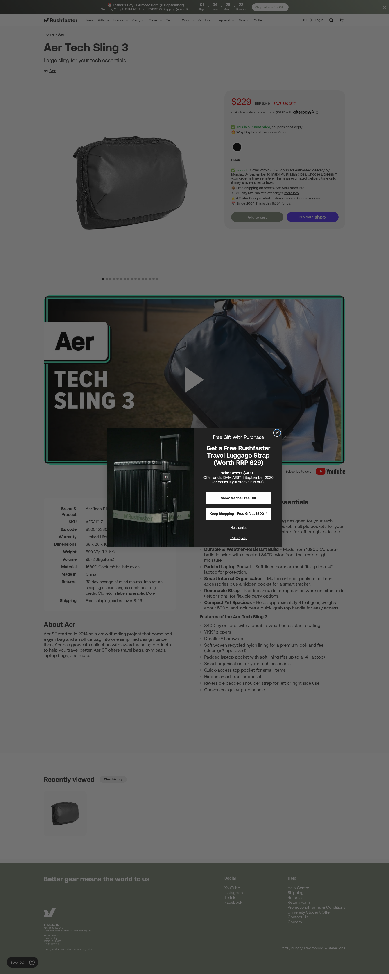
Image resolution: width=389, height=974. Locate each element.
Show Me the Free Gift (238, 498)
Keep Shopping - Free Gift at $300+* (238, 514)
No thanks (238, 527)
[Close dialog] (277, 432)
